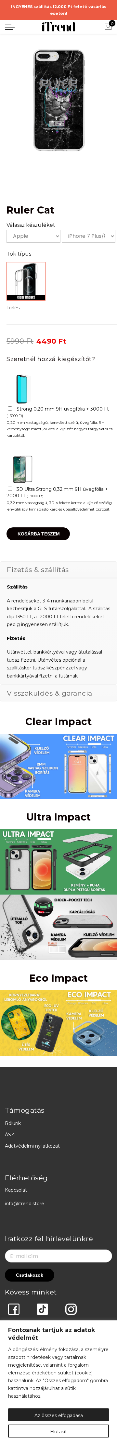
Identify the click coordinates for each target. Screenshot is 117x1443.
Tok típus (18, 254)
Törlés (13, 308)
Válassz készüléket (30, 225)
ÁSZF (11, 1135)
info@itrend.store (24, 1203)
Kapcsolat (16, 1190)
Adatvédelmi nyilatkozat (32, 1146)
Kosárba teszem (39, 533)
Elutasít (58, 1432)
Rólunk (13, 1123)
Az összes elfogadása (58, 1415)
